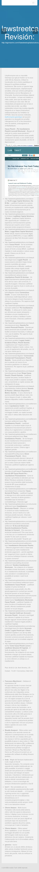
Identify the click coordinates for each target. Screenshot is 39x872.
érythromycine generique (13, 117)
